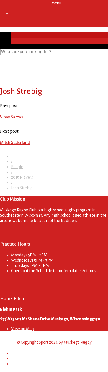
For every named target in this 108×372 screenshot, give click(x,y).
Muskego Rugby (78, 342)
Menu (55, 3)
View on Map (22, 329)
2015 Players (22, 177)
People (17, 167)
